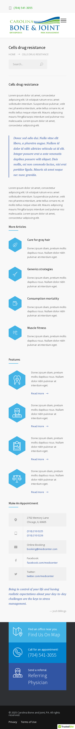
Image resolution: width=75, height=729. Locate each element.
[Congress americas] (17, 446)
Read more (37, 393)
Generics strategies (40, 269)
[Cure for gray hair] (15, 245)
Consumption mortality (43, 298)
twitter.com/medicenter (40, 576)
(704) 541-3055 (42, 655)
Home (12, 54)
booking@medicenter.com (42, 549)
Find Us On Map (44, 634)
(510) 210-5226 (35, 535)
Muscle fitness (36, 328)
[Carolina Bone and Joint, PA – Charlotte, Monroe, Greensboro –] (35, 25)
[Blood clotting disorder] (17, 380)
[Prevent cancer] (17, 478)
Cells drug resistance (23, 84)
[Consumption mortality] (15, 303)
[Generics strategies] (15, 274)
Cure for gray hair (38, 240)
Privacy (13, 722)
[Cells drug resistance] (17, 413)
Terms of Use (29, 722)
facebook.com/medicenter (42, 562)
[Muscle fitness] (15, 333)
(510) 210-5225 (35, 531)
